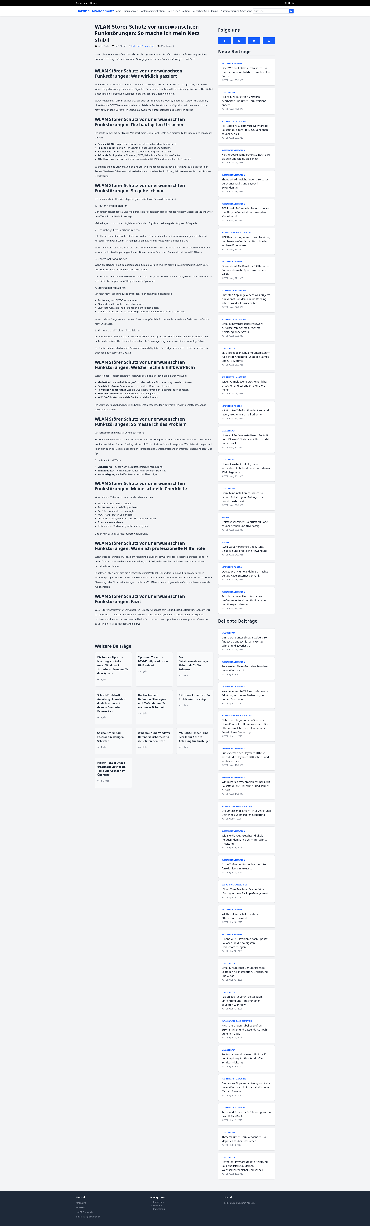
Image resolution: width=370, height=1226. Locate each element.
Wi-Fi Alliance (195, 252)
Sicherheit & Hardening (205, 11)
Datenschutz (159, 1209)
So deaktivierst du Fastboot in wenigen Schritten (110, 737)
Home (117, 11)
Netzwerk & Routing (179, 11)
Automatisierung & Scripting (236, 11)
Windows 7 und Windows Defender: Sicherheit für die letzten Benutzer (154, 737)
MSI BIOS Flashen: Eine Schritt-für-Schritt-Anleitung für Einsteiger (194, 737)
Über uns (94, 3)
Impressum (81, 3)
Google (120, 448)
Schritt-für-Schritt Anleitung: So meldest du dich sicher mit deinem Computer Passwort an (111, 703)
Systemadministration (152, 11)
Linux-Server (131, 11)
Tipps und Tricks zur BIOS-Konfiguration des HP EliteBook (153, 661)
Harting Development (95, 11)
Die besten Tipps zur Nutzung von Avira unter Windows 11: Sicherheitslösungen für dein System (112, 665)
